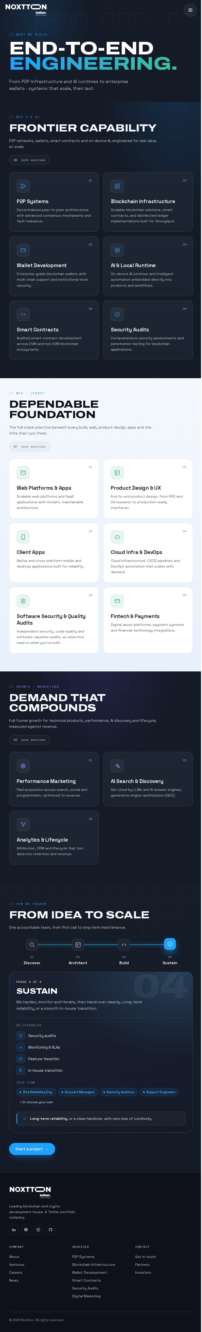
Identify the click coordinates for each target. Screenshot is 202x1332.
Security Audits (85, 1288)
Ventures (16, 1264)
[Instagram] (38, 1230)
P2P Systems (83, 1256)
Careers (15, 1272)
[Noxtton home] (26, 10)
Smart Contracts (86, 1280)
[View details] (90, 182)
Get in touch (145, 1256)
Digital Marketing (86, 1296)
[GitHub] (50, 1230)
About (14, 1256)
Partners (142, 1264)
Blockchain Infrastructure (93, 1264)
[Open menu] (190, 10)
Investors (143, 1272)
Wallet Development (89, 1272)
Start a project (32, 1149)
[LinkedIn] (13, 1230)
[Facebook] (26, 1230)
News (13, 1280)
